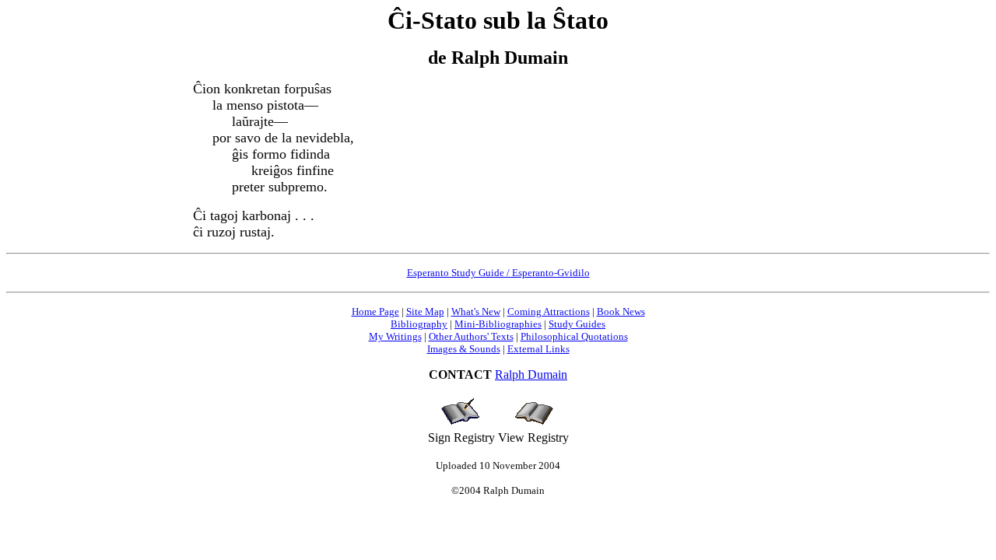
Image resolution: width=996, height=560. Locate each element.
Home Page (375, 311)
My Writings (395, 336)
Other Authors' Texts (471, 336)
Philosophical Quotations (574, 336)
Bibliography (419, 324)
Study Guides (577, 324)
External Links (538, 349)
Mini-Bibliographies (498, 324)
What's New (475, 311)
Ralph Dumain (531, 374)
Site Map (425, 311)
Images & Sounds (463, 349)
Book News (621, 311)
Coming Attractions (548, 311)
